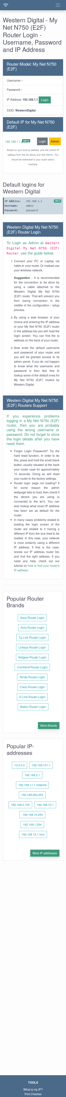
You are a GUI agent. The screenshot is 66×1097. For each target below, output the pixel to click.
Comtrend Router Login (32, 667)
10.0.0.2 (19, 765)
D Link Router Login (32, 697)
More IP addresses (45, 853)
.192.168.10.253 (32, 814)
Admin (55, 141)
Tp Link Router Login (32, 637)
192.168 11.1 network (32, 785)
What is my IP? (33, 1089)
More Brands (48, 725)
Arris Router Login (32, 627)
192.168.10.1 (45, 805)
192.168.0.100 (20, 805)
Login (44, 100)
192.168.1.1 (13, 141)
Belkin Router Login (33, 707)
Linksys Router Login (32, 647)
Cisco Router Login (32, 687)
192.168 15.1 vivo (33, 834)
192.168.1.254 (32, 824)
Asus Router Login (32, 618)
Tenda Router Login (32, 677)
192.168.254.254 (32, 795)
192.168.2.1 (32, 775)
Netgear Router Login (32, 657)
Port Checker (33, 1094)
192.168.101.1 (41, 765)
